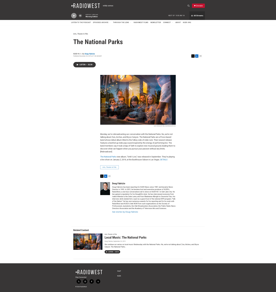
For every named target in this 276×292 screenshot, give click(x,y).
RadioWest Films (141, 22)
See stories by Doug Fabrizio (125, 211)
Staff (119, 271)
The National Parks (108, 157)
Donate (199, 6)
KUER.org (187, 22)
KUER (119, 276)
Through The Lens (121, 22)
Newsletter (156, 22)
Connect (167, 22)
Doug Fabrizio (90, 54)
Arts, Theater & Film (80, 34)
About (178, 22)
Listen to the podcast (81, 22)
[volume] (80, 15)
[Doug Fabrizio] (105, 188)
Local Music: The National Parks (126, 237)
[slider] (83, 15)
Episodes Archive (100, 22)
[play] (74, 15)
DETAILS (163, 159)
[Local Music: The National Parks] (87, 241)
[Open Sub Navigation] (110, 22)
